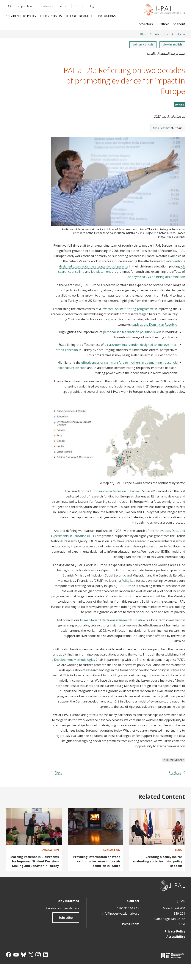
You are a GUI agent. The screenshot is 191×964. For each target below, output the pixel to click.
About (180, 24)
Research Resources (79, 16)
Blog (91, 6)
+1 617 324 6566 (128, 908)
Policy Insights (51, 16)
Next (58, 772)
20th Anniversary (173, 760)
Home (181, 34)
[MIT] (172, 955)
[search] (9, 6)
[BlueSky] (23, 954)
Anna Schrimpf (161, 128)
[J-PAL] (164, 10)
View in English (172, 44)
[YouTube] (16, 954)
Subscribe (66, 918)
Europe (179, 104)
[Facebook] (8, 954)
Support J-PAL (25, 6)
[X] (30, 954)
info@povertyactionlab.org (120, 913)
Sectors (147, 24)
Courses (63, 6)
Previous (175, 772)
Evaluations (107, 16)
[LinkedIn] (45, 954)
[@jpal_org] (38, 954)
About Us (161, 34)
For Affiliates (45, 6)
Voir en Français (143, 44)
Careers (78, 6)
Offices (164, 24)
